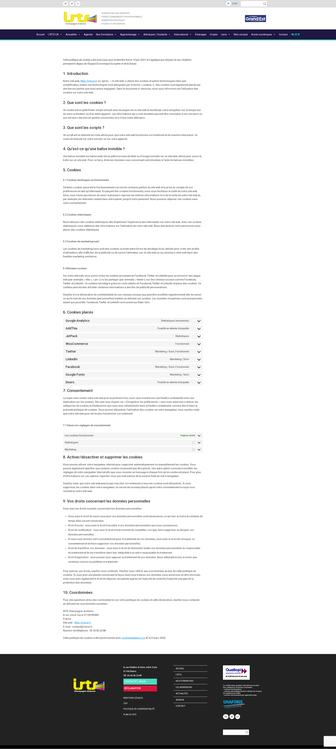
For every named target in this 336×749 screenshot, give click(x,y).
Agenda (88, 34)
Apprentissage (128, 34)
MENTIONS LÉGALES (133, 698)
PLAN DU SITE (129, 714)
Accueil (40, 34)
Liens (224, 34)
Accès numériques (261, 34)
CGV (125, 703)
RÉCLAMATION (132, 688)
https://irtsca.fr (88, 81)
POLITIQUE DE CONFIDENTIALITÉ (139, 709)
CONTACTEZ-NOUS (135, 681)
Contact (283, 34)
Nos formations (104, 34)
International (181, 34)
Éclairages (200, 34)
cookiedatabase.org (133, 638)
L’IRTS (178, 674)
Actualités (71, 34)
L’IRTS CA (53, 34)
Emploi (214, 34)
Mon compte (241, 34)
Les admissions (184, 687)
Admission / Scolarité (155, 34)
